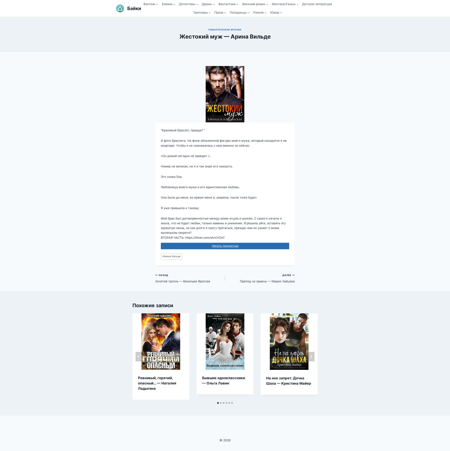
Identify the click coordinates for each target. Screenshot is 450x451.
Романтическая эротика (225, 29)
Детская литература (317, 4)
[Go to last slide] (139, 356)
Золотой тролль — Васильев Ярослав (182, 278)
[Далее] (311, 356)
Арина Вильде (171, 256)
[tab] (218, 403)
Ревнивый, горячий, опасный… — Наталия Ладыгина (157, 383)
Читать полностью (225, 246)
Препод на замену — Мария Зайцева (267, 278)
